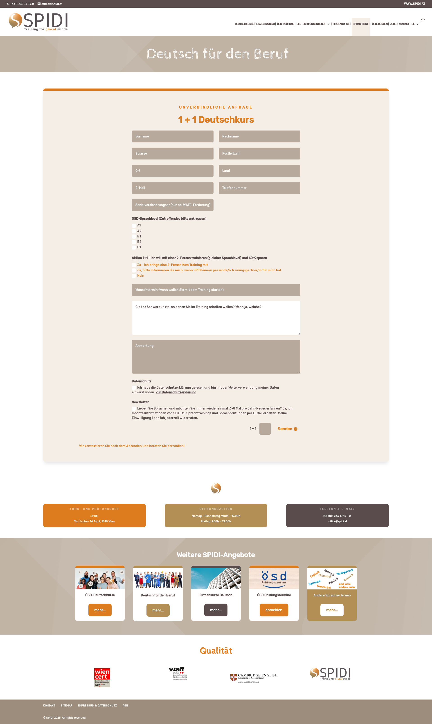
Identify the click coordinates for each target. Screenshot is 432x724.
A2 (139, 231)
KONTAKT (404, 24)
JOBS (393, 24)
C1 (139, 247)
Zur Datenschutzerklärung (176, 392)
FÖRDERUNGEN (379, 24)
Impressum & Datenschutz (97, 705)
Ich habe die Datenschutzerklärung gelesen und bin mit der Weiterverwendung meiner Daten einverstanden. (205, 390)
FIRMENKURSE (341, 24)
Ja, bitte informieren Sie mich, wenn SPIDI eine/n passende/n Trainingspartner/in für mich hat (209, 270)
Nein (140, 276)
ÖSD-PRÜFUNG (285, 24)
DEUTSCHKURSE (244, 24)
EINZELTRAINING (265, 24)
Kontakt (49, 705)
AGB (125, 705)
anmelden (274, 610)
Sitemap (66, 705)
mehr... (100, 610)
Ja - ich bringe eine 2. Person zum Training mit (172, 265)
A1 (139, 225)
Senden (285, 428)
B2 (139, 242)
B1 (139, 236)
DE (413, 24)
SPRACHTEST (360, 24)
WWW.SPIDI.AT (414, 3)
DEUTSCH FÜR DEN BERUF (311, 24)
